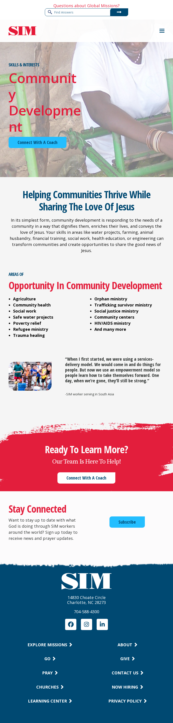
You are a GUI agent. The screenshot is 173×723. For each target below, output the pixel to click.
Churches (47, 687)
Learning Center (47, 701)
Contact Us (125, 673)
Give (125, 658)
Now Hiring (125, 687)
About (125, 644)
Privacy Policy (125, 701)
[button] (161, 31)
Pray (47, 673)
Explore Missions (47, 644)
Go (47, 658)
